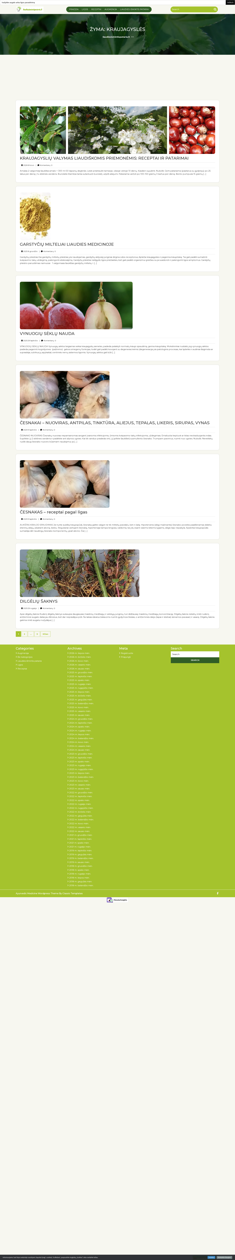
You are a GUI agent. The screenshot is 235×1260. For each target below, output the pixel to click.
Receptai (96, 9)
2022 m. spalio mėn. (79, 800)
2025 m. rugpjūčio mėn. (81, 688)
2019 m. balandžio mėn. (81, 858)
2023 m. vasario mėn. (80, 784)
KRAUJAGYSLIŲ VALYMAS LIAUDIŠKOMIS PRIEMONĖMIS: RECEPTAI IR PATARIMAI (104, 158)
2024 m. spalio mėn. (79, 726)
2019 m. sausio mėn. (79, 862)
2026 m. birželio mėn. (80, 657)
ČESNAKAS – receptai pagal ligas (53, 512)
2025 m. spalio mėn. (79, 680)
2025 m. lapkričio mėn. (80, 676)
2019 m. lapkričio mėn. (80, 850)
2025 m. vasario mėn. (80, 711)
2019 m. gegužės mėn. (80, 854)
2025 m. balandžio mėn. (81, 703)
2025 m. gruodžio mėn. (81, 672)
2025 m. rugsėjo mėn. (80, 684)
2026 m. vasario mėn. (80, 664)
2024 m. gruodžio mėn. (81, 719)
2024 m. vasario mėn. (80, 746)
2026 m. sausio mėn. (79, 668)
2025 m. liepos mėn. (79, 692)
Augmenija (111, 9)
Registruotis (127, 653)
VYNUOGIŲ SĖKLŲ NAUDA (47, 333)
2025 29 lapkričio (30, 340)
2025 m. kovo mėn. (79, 707)
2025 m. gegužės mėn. (80, 699)
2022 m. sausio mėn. (79, 831)
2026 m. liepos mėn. (79, 653)
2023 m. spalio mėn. (79, 761)
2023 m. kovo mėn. (79, 781)
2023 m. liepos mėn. (79, 773)
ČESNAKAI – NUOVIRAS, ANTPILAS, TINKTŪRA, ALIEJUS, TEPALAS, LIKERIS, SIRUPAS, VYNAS (115, 422)
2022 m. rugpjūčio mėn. (81, 808)
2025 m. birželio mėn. (80, 695)
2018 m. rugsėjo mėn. (80, 873)
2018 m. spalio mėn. (79, 870)
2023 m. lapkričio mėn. (80, 757)
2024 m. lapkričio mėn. (80, 723)
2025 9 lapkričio (30, 430)
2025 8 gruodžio (30, 251)
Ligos (85, 9)
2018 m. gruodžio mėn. (80, 866)
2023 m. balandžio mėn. (81, 777)
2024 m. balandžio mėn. (81, 738)
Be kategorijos (25, 657)
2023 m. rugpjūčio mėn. (81, 769)
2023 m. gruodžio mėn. (81, 754)
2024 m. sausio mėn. (79, 750)
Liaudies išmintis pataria (134, 9)
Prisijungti (126, 657)
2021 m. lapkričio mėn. (80, 839)
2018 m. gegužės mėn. (80, 881)
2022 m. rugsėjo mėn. (80, 804)
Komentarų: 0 (44, 165)
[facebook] (217, 893)
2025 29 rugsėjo (30, 608)
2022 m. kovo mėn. (79, 823)
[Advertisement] (117, 80)
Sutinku (211, 1257)
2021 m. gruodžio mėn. (80, 835)
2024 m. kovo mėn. (79, 742)
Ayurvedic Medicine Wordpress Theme (37, 893)
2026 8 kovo (28, 165)
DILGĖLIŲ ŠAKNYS (39, 601)
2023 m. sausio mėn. (79, 788)
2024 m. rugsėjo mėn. (80, 730)
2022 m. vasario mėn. (80, 827)
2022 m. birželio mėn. (80, 812)
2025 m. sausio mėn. (79, 715)
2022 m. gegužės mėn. (80, 815)
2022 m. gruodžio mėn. (81, 792)
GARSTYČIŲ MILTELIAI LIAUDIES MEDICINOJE (67, 244)
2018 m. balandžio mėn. (81, 885)
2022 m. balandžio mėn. (81, 819)
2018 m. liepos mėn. (79, 877)
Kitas (45, 634)
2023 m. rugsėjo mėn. (80, 765)
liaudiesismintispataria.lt (116, 37)
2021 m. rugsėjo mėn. (80, 846)
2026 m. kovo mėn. (79, 661)
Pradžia (73, 9)
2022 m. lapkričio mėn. (80, 796)
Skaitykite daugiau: (224, 1257)
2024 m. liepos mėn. (79, 734)
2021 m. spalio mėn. (79, 842)
